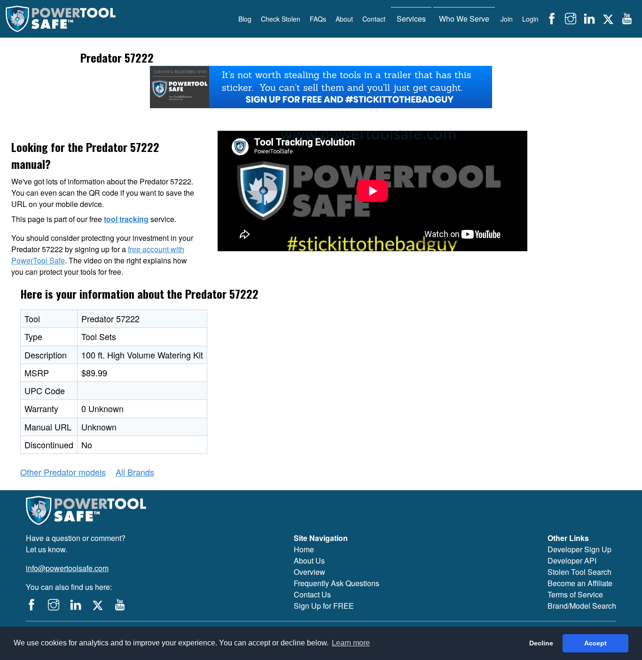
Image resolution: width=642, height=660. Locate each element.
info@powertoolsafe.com (67, 568)
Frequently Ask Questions (336, 583)
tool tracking (126, 219)
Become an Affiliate (580, 583)
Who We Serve (464, 18)
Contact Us (312, 594)
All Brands (135, 472)
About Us (309, 560)
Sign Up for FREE (324, 605)
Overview (309, 571)
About (344, 19)
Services (411, 18)
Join (507, 19)
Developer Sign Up (579, 549)
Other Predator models (63, 472)
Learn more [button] (351, 643)
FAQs (318, 19)
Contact (373, 19)
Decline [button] (541, 643)
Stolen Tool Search (579, 571)
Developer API (572, 560)
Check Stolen (280, 19)
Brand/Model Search (582, 605)
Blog (244, 19)
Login (530, 19)
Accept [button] (595, 643)
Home (304, 549)
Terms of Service (575, 594)
